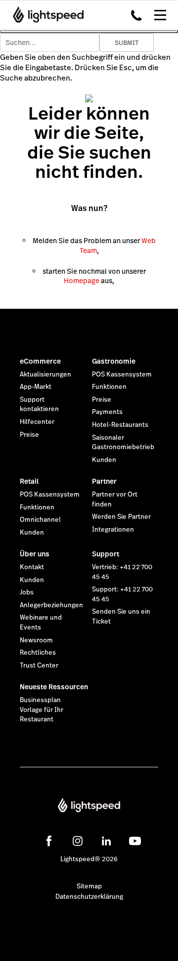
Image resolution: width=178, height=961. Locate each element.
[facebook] (49, 841)
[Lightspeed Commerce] (45, 14)
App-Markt (35, 386)
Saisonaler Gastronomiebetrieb (123, 442)
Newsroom (36, 640)
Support (105, 554)
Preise (29, 434)
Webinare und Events (41, 622)
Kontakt (32, 567)
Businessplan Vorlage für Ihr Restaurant (41, 710)
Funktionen (109, 386)
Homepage (81, 281)
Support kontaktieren (39, 404)
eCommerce (40, 361)
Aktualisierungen (45, 374)
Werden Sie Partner (121, 516)
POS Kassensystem (122, 374)
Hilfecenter (37, 422)
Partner (104, 481)
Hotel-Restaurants (120, 424)
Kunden (104, 460)
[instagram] (77, 841)
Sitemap (89, 886)
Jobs (27, 592)
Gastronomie (113, 361)
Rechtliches (38, 652)
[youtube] (135, 841)
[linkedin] (106, 841)
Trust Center (39, 665)
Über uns (34, 554)
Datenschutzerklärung (89, 896)
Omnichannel (40, 519)
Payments (107, 412)
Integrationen (113, 529)
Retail (29, 481)
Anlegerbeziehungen (51, 605)
